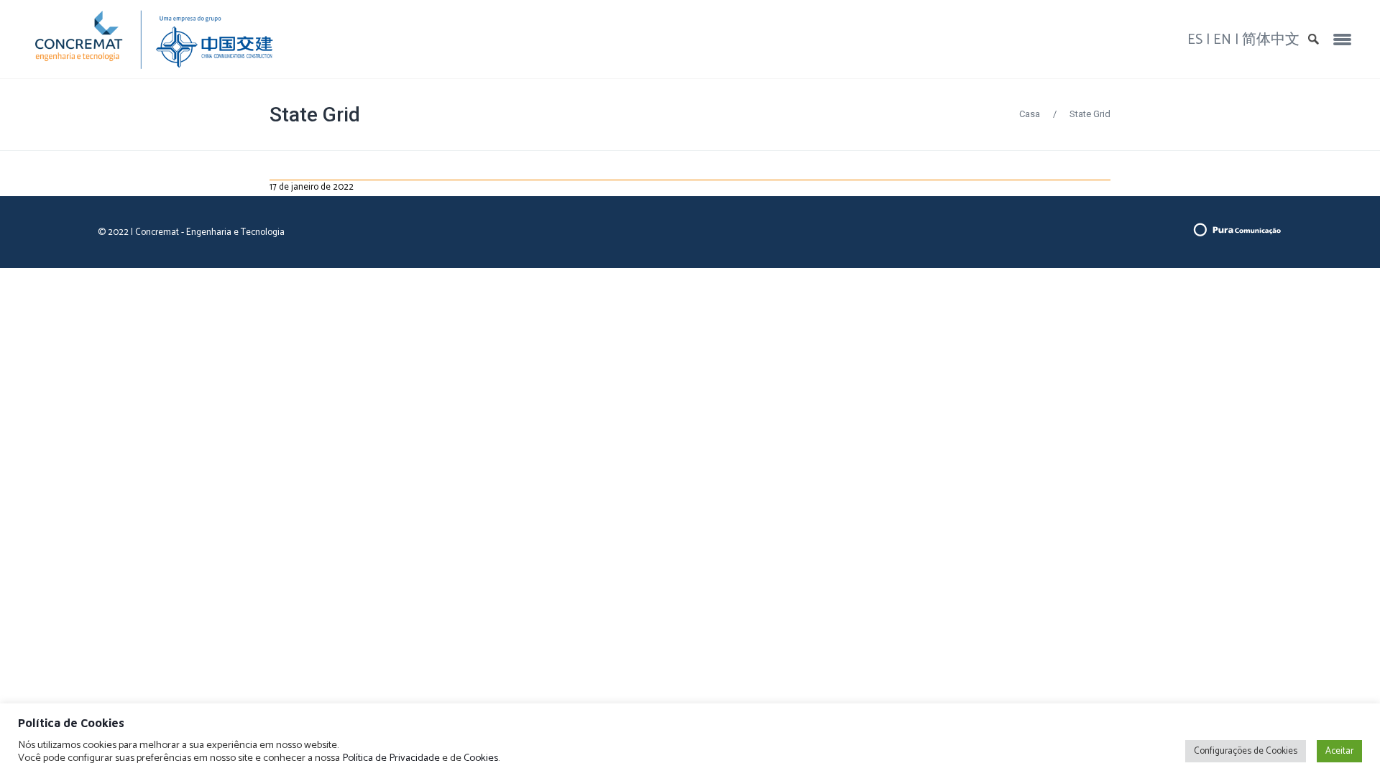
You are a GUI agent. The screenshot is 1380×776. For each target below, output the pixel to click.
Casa (1029, 113)
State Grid (315, 114)
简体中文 (1271, 40)
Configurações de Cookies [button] (1245, 751)
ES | (1200, 40)
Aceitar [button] (1339, 751)
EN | (1227, 40)
